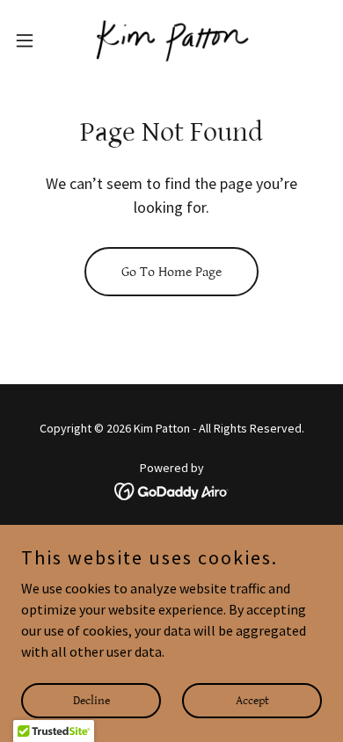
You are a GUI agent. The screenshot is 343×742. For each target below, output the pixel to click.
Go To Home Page (171, 272)
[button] (31, 40)
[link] (171, 40)
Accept (252, 700)
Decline (91, 700)
